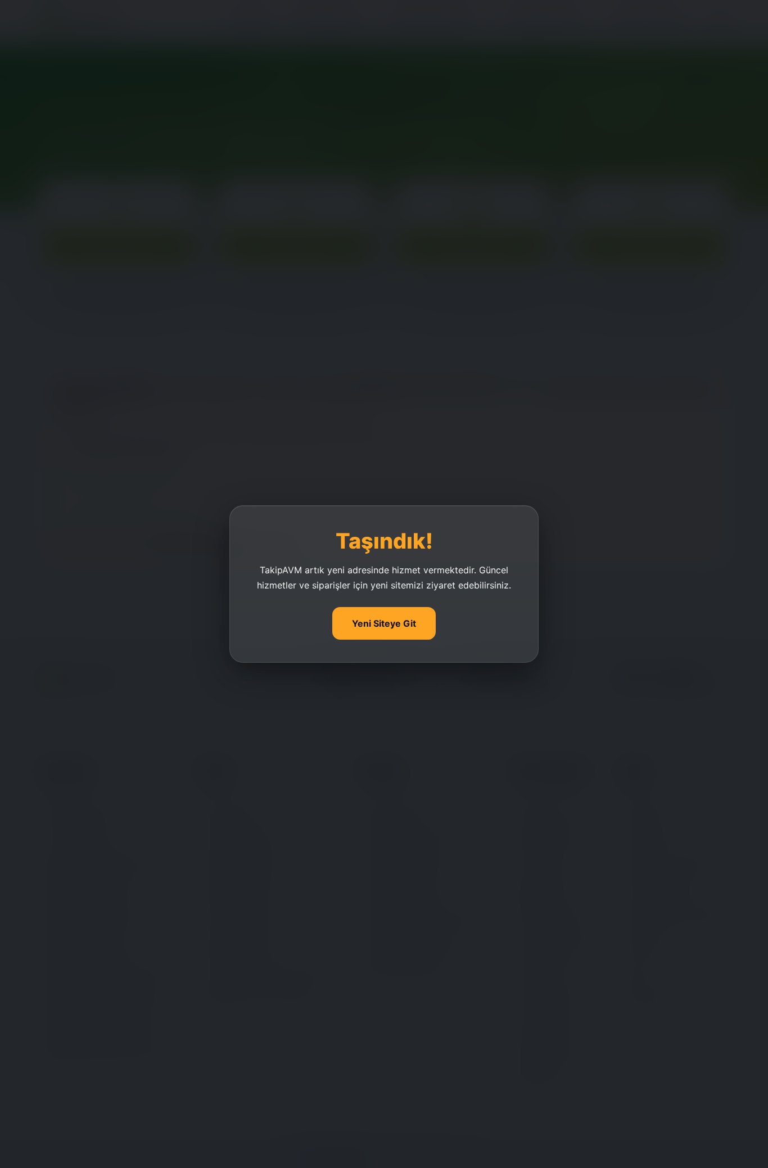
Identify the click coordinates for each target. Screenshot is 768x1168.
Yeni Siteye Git (384, 623)
